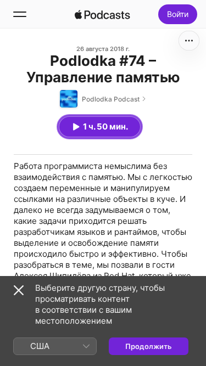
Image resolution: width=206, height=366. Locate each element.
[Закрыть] (19, 290)
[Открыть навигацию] (20, 14)
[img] (102, 14)
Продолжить (148, 346)
